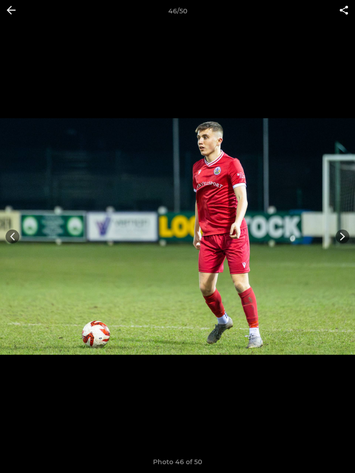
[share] (343, 11)
